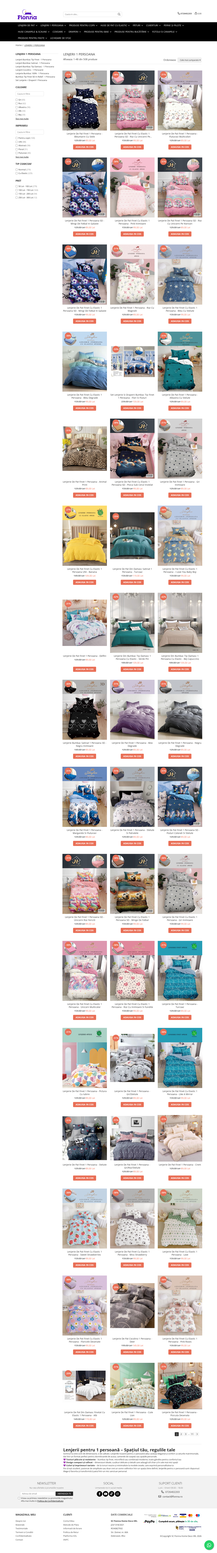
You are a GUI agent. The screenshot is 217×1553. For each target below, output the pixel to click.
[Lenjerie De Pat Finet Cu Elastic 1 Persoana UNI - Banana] (84, 536)
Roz (20, 103)
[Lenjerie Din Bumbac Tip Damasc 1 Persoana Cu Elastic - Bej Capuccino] (180, 623)
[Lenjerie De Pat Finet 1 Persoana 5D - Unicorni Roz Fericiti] (84, 884)
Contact (19, 1539)
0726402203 (172, 1491)
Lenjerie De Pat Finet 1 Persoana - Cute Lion (132, 1414)
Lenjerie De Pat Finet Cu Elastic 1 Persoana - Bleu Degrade (84, 396)
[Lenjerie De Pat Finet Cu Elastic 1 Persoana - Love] (180, 1218)
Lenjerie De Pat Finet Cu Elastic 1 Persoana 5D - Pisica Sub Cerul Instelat (132, 483)
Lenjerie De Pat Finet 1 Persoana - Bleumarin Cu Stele (84, 135)
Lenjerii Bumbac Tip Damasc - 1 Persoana (35, 66)
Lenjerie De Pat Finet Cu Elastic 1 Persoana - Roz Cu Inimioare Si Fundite (132, 1005)
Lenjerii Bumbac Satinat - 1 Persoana (33, 63)
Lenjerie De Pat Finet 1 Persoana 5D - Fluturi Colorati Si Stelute (180, 831)
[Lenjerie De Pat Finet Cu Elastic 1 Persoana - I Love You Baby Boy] (180, 536)
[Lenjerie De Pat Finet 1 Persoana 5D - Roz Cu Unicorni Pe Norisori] (180, 187)
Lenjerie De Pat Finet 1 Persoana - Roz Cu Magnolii (132, 309)
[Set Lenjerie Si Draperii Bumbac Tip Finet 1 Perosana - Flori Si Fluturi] (132, 361)
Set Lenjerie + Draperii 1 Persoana (31, 80)
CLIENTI (67, 1514)
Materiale (20, 1524)
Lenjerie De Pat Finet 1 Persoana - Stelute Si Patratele (132, 831)
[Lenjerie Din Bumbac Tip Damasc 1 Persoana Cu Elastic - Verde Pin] (132, 623)
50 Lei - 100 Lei (25, 186)
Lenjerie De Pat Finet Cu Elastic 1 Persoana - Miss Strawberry (132, 1253)
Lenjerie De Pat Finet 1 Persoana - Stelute (85, 1164)
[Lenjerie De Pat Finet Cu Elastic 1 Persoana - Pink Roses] (180, 1306)
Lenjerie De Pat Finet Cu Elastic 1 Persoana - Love (180, 1253)
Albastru (22, 107)
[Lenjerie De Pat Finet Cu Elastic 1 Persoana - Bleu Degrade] (84, 362)
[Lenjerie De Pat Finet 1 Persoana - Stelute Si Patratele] (132, 797)
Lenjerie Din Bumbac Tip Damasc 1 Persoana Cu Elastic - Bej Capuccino (180, 657)
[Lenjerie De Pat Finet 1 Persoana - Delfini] (84, 623)
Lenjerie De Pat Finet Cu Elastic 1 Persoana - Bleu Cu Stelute (180, 309)
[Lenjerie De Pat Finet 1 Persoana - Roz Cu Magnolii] (132, 274)
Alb (19, 110)
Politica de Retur (71, 1532)
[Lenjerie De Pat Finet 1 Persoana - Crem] (180, 1138)
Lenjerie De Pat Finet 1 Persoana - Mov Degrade (132, 744)
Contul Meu (68, 1521)
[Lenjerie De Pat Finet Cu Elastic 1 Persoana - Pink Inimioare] (132, 187)
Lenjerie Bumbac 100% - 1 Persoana (32, 73)
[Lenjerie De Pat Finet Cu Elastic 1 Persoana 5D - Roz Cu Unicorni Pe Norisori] (132, 100)
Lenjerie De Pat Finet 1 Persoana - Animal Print (85, 483)
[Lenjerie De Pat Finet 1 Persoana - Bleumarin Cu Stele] (84, 100)
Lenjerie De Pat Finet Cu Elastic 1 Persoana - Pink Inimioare (132, 222)
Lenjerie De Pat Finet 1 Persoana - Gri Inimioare (180, 483)
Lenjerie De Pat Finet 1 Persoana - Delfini (84, 655)
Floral (21, 149)
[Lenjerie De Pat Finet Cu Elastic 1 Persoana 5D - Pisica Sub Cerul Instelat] (132, 449)
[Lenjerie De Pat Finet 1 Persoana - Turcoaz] (180, 971)
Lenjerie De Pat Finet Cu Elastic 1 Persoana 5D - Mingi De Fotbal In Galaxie (84, 309)
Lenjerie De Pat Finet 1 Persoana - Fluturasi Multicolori (180, 135)
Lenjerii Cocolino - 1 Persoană (29, 69)
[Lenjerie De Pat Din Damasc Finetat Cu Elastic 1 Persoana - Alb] (84, 1385)
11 (192, 1434)
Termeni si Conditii (24, 1532)
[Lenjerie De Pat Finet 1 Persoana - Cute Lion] (132, 1386)
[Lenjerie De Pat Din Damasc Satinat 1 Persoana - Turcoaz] (132, 535)
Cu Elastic (22, 173)
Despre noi (21, 1521)
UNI (20, 141)
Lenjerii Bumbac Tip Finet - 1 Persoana (33, 59)
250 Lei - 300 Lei (25, 197)
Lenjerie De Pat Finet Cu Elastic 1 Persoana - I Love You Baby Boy (180, 570)
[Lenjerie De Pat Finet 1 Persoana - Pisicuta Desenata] (180, 1386)
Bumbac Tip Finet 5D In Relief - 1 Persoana (35, 76)
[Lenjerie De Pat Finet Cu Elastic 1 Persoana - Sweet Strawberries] (84, 1219)
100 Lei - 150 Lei (25, 190)
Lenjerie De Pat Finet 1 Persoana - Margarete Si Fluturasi (84, 831)
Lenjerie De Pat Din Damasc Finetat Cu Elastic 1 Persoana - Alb (84, 1414)
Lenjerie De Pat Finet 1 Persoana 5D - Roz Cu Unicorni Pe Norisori (180, 222)
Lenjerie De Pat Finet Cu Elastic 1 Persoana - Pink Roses (180, 1340)
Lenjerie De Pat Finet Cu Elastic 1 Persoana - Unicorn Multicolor (84, 1005)
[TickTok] (111, 1494)
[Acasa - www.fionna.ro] (31, 14)
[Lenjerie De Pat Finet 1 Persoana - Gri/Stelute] (132, 1058)
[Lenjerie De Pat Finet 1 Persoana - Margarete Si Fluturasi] (84, 797)
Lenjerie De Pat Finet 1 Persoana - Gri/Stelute (132, 1093)
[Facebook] (99, 1494)
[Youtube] (105, 1494)
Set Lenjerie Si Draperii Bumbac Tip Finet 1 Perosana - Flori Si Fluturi (132, 396)
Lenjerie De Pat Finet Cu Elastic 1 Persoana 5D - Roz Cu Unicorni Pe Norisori (132, 135)
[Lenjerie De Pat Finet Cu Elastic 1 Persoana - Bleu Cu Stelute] (180, 274)
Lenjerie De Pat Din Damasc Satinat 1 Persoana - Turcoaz (132, 570)
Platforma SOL (70, 1535)
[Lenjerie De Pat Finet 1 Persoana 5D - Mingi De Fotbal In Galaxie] (84, 187)
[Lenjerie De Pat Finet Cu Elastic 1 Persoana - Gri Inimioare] (180, 884)
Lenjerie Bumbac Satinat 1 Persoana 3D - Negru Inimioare (84, 744)
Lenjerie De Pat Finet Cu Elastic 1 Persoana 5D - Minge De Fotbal (132, 918)
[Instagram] (117, 1494)
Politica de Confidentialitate (50, 1501)
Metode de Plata (71, 1524)
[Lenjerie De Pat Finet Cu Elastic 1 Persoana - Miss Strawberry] (132, 1219)
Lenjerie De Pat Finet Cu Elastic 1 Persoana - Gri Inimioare (180, 918)
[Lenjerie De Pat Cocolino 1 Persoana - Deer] (132, 1305)
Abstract (22, 145)
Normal (22, 169)
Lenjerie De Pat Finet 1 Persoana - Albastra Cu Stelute (180, 396)
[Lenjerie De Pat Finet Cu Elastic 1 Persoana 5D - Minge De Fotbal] (132, 884)
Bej (19, 114)
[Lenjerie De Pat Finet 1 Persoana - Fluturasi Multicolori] (180, 100)
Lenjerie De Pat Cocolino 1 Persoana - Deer (132, 1340)
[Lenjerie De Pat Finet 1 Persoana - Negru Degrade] (180, 710)
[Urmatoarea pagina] (197, 1434)
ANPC (66, 1539)
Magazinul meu (26, 1514)
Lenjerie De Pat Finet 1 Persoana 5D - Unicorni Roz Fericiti (84, 918)
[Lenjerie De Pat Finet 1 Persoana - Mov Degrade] (132, 710)
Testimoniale (22, 1528)
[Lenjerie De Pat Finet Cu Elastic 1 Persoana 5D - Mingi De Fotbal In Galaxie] (84, 274)
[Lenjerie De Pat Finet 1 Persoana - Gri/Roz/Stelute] (132, 1138)
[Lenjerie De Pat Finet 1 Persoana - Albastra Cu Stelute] (180, 362)
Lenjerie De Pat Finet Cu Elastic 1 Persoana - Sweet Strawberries (84, 1253)
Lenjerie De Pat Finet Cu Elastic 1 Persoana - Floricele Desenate (84, 1340)
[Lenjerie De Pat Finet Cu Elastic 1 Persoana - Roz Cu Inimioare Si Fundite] (132, 971)
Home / (20, 45)
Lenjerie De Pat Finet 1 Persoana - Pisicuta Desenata (180, 1414)
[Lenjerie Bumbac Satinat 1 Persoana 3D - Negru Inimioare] (84, 710)
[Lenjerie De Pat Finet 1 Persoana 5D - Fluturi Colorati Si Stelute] (180, 797)
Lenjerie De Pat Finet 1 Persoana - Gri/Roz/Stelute (132, 1166)
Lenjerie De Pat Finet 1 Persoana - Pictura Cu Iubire (85, 1093)
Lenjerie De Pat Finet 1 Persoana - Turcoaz (180, 1005)
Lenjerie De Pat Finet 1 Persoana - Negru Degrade (179, 744)
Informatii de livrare (72, 1528)
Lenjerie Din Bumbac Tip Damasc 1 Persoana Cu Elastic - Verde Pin (132, 657)
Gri (19, 99)
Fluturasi (22, 152)
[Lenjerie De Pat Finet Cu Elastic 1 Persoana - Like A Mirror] (180, 1058)
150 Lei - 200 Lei (25, 193)
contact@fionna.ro (172, 1496)
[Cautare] (119, 14)
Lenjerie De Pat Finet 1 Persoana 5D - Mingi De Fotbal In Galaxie (84, 222)
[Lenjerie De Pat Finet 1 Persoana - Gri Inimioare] (180, 449)
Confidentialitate (23, 1535)
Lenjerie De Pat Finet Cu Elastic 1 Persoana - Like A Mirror (180, 1093)
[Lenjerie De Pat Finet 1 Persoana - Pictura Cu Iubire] (84, 1058)
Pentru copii (24, 138)
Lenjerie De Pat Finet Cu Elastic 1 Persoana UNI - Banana (84, 570)
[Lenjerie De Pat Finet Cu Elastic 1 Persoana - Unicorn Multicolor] (84, 971)
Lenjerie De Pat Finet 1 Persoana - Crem (180, 1164)
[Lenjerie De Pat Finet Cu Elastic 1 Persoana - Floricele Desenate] (84, 1306)
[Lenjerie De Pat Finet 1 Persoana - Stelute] (84, 1138)
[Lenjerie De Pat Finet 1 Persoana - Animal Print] (84, 448)
